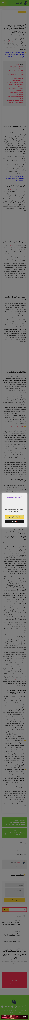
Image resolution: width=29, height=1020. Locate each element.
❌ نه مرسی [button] (14, 521)
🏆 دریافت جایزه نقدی (14, 517)
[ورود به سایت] (14, 503)
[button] (14, 510)
